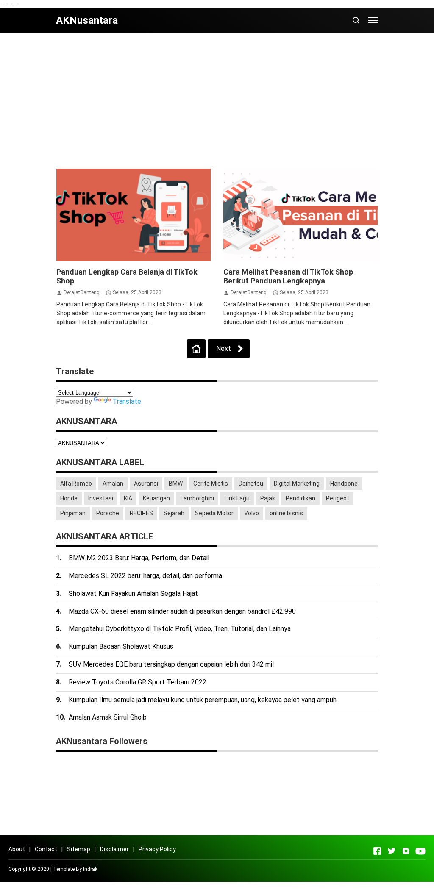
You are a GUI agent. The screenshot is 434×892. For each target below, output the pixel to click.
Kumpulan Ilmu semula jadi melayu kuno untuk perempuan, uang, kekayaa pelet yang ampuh (203, 700)
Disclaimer (114, 849)
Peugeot (337, 498)
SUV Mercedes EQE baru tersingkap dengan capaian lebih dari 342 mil (171, 664)
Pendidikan (300, 498)
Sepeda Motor (214, 513)
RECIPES (141, 513)
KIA (128, 498)
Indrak (90, 869)
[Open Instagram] (406, 851)
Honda (69, 498)
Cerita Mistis (210, 483)
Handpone (344, 483)
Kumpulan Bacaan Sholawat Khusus (121, 646)
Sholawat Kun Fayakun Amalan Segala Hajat (133, 593)
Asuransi (146, 483)
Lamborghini (197, 498)
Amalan (113, 483)
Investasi (100, 498)
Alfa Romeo (76, 483)
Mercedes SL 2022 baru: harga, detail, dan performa (145, 576)
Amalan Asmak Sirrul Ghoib (108, 717)
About (16, 849)
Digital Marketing (297, 483)
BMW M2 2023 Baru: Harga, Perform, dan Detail (139, 558)
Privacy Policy (157, 849)
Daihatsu (251, 483)
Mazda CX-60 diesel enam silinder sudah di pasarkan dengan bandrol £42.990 (182, 611)
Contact (46, 849)
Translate (127, 401)
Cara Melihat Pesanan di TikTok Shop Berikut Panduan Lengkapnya (288, 276)
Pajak (267, 498)
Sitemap (78, 849)
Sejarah (174, 513)
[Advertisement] (217, 100)
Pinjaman (73, 513)
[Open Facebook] (377, 851)
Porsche (107, 513)
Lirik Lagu (237, 498)
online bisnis (286, 513)
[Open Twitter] (392, 851)
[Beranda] (196, 348)
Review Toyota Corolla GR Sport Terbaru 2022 (137, 682)
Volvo (251, 513)
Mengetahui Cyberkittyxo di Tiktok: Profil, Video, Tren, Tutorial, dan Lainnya (180, 629)
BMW (176, 483)
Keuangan (156, 498)
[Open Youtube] (420, 851)
